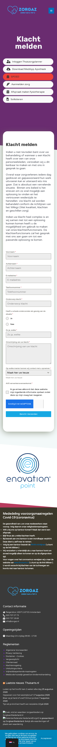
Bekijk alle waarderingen (36, 721)
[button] (28, 76)
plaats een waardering (13, 724)
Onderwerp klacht (14, 299)
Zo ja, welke (11, 330)
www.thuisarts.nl (21, 562)
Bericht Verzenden (28, 414)
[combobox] (28, 373)
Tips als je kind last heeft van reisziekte (20, 704)
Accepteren (46, 738)
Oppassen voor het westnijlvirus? (18, 695)
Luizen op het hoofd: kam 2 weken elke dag (22, 689)
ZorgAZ (35, 718)
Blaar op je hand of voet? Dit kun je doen (21, 698)
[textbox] (25, 372)
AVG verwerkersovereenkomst (19, 383)
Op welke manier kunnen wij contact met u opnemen (28, 368)
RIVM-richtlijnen (38, 545)
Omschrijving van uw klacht (18, 342)
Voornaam (11, 252)
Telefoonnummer (13, 287)
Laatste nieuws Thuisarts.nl (22, 683)
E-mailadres (11, 276)
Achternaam (11, 264)
